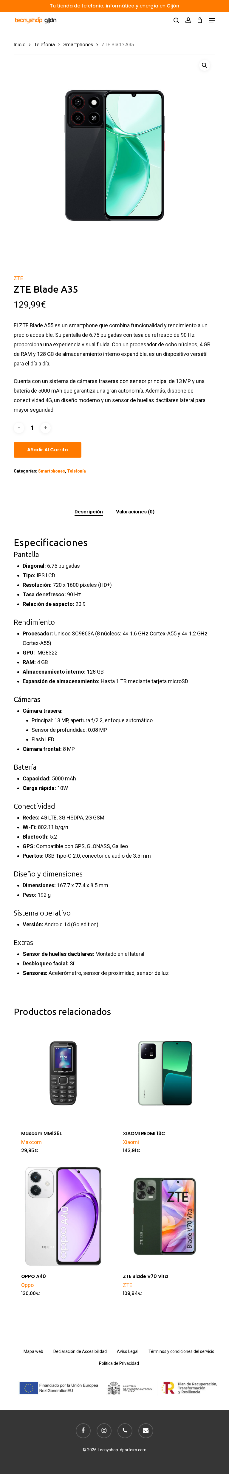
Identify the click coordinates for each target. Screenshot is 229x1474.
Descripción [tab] (89, 512)
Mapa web (33, 1351)
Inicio (20, 44)
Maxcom (31, 1142)
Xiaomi (131, 1142)
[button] (212, 20)
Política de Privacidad (119, 1363)
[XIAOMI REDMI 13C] (164, 1073)
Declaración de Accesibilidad (80, 1351)
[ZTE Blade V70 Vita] (164, 1216)
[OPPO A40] (63, 1216)
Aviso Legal (127, 1351)
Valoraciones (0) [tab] (135, 512)
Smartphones (78, 44)
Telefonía (44, 44)
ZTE (18, 278)
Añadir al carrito (47, 449)
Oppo (27, 1285)
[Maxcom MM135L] (63, 1073)
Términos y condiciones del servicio (181, 1351)
